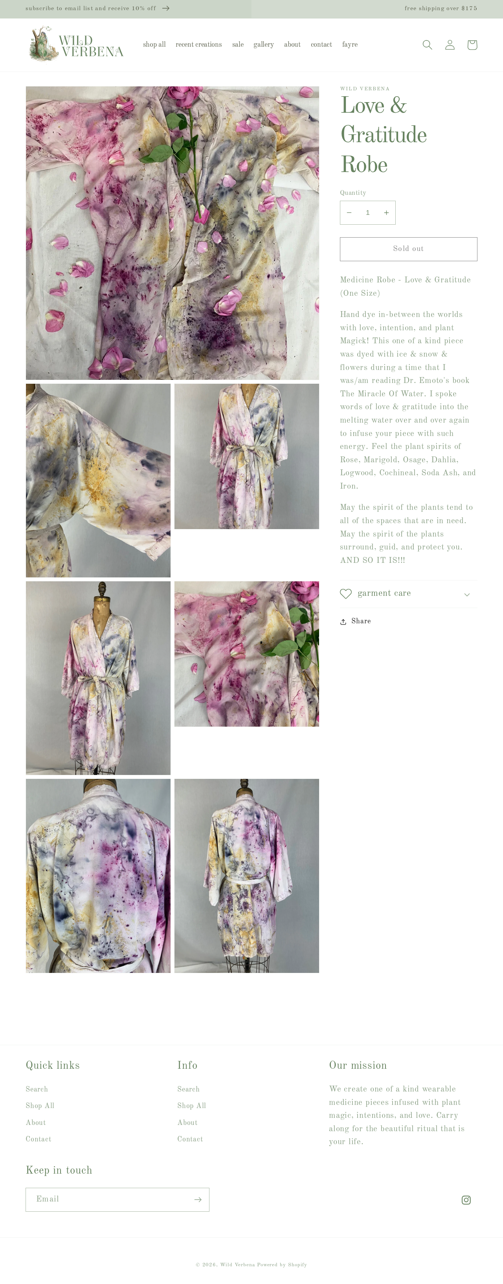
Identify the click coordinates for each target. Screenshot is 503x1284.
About (36, 1122)
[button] (427, 45)
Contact (38, 1139)
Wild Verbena (237, 1265)
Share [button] (361, 621)
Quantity (353, 193)
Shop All (40, 1106)
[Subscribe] (198, 1200)
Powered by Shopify (282, 1265)
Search (37, 1089)
